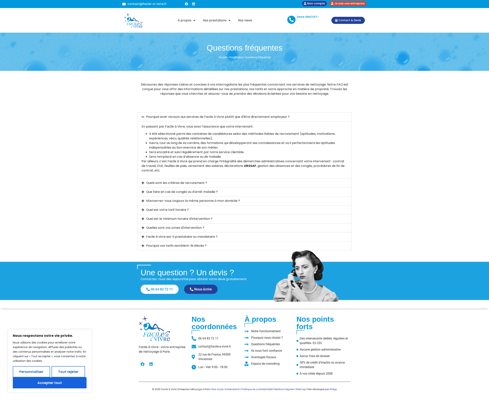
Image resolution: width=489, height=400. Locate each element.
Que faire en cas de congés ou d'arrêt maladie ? (182, 192)
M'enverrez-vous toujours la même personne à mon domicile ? (193, 201)
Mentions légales (284, 389)
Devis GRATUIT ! (307, 17)
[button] (244, 116)
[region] (50, 360)
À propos (184, 20)
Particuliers (236, 57)
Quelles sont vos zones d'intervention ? (175, 227)
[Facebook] (186, 4)
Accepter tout (49, 382)
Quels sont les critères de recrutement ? (176, 183)
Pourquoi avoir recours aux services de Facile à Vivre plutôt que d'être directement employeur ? (218, 117)
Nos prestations (215, 20)
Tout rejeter (68, 371)
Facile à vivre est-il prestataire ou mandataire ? (182, 236)
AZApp (333, 389)
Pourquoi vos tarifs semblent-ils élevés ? (176, 245)
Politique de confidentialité (257, 389)
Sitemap (301, 389)
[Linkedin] (193, 4)
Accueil (223, 57)
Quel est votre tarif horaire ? (167, 210)
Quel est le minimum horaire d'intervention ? (179, 219)
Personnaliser (31, 371)
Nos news (245, 20)
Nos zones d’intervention (226, 389)
